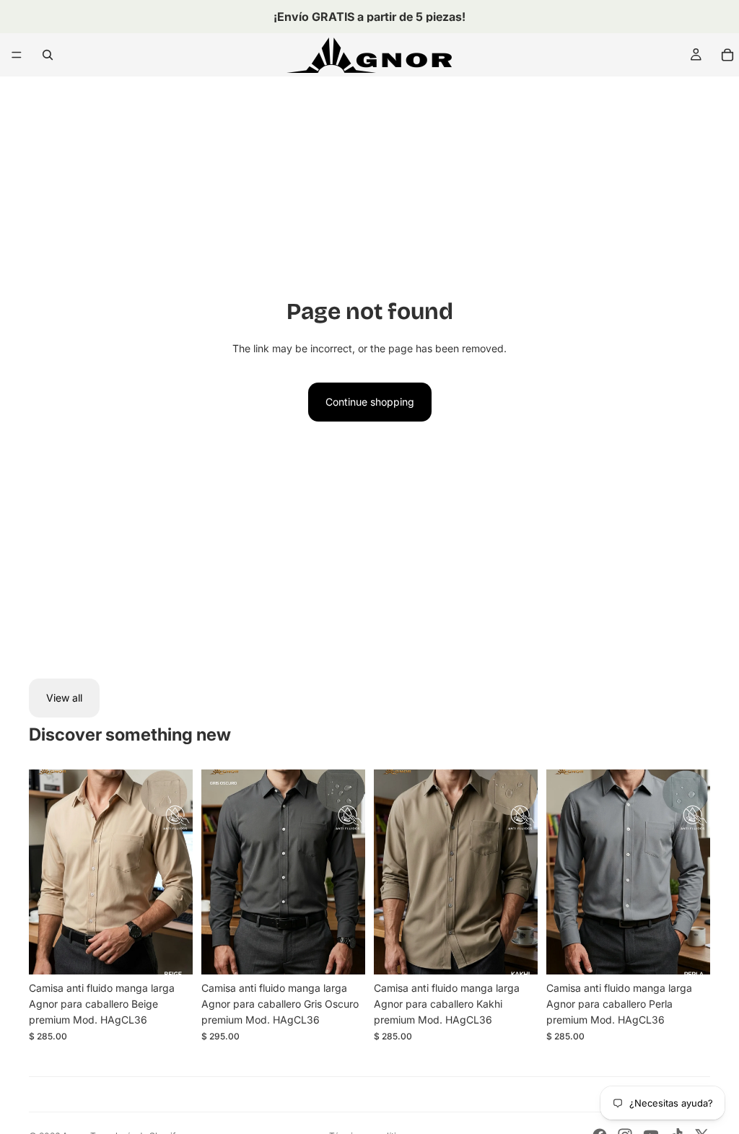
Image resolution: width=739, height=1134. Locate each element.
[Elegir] (170, 952)
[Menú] (16, 54)
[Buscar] (48, 55)
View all (64, 698)
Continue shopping (369, 402)
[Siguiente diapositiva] (177, 872)
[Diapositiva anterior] (45, 872)
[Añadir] (343, 952)
